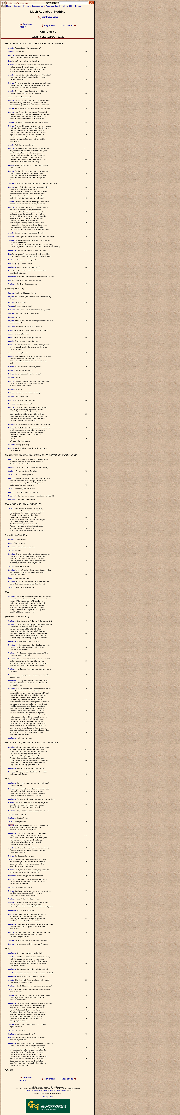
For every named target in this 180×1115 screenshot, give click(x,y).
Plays (8, 6)
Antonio (11, 52)
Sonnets (17, 6)
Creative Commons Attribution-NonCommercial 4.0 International (45, 1090)
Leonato (11, 48)
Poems (26, 6)
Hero (9, 61)
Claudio (10, 475)
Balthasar (11, 293)
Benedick (11, 370)
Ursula (10, 330)
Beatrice (11, 55)
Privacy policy (48, 1097)
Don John (11, 459)
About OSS (67, 6)
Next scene (67, 25)
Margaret (11, 297)
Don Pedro (12, 250)
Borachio (11, 467)
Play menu (49, 25)
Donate (78, 6)
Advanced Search (53, 6)
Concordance (37, 6)
